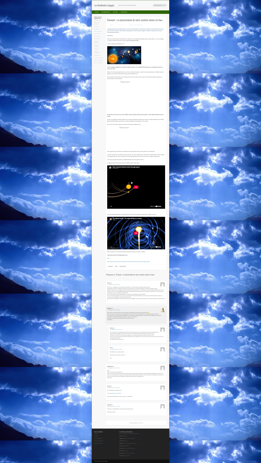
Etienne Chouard (97, 33)
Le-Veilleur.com (97, 55)
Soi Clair (126, 440)
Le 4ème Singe (97, 38)
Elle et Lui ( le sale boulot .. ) (129, 453)
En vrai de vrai (127, 455)
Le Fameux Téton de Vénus (129, 448)
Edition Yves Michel (98, 31)
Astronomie (110, 266)
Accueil (96, 12)
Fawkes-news (96, 36)
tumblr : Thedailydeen (98, 62)
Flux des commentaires (98, 440)
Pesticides (126, 450)
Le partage (96, 49)
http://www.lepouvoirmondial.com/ (114, 393)
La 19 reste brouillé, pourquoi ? (133, 433)
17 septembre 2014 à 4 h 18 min (116, 349)
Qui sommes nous (106, 12)
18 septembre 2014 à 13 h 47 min (113, 387)
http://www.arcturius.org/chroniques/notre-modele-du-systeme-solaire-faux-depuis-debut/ (128, 261)
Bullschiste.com (97, 20)
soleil (116, 266)
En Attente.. (125, 436)
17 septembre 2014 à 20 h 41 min (113, 368)
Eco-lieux (115, 12)
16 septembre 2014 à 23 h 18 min (113, 309)
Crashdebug (96, 28)
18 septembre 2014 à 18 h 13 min (113, 406)
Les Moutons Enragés (98, 57)
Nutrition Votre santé (98, 60)
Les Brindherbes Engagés (104, 5)
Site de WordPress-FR (98, 443)
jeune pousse (122, 433)
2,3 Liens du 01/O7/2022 (130, 438)
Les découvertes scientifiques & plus (135, 24)
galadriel (111, 24)
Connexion (96, 436)
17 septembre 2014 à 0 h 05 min (116, 329)
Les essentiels (124, 12)
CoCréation (96, 26)
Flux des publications (98, 438)
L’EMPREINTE (126, 445)
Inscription (96, 433)
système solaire (135, 40)
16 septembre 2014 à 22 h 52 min (113, 284)
